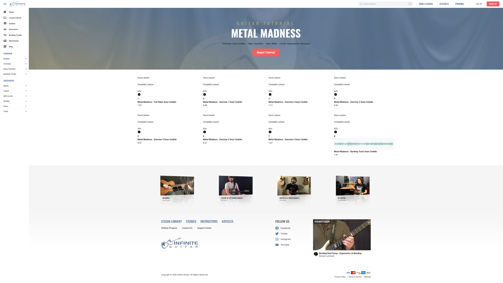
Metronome (14, 41)
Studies (12, 24)
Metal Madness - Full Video (150, 102)
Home (11, 12)
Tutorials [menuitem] (7, 64)
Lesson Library (15, 18)
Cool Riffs (258, 43)
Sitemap (367, 277)
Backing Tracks (15, 35)
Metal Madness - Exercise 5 (216, 139)
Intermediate (293, 43)
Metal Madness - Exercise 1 (216, 102)
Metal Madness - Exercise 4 (151, 139)
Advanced (305, 43)
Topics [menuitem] (6, 91)
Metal (274, 43)
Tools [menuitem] (5, 111)
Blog (11, 47)
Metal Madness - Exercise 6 (282, 139)
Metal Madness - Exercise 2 (282, 102)
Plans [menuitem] (5, 106)
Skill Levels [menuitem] (8, 96)
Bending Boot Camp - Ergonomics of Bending (340, 253)
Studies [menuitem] (6, 59)
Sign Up (493, 4)
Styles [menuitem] (6, 86)
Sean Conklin (239, 43)
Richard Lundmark (326, 256)
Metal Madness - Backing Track (349, 151)
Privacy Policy (340, 277)
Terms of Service (355, 277)
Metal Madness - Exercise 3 (347, 102)
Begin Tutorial (266, 52)
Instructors (13, 29)
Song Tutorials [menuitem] (9, 69)
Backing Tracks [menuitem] (9, 74)
